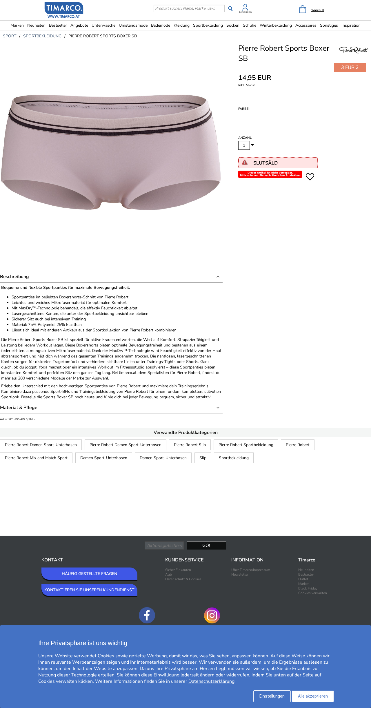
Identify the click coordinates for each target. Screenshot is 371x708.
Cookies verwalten (312, 593)
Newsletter (239, 574)
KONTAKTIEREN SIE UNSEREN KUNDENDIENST (89, 590)
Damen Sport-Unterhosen (103, 458)
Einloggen (245, 12)
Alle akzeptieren (313, 696)
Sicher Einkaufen (178, 570)
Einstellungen (272, 696)
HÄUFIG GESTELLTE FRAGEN (89, 573)
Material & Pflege (18, 407)
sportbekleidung (42, 36)
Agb (168, 574)
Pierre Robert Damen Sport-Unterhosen (41, 445)
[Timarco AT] (64, 10)
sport (9, 36)
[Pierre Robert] (353, 57)
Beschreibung (14, 276)
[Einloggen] (245, 8)
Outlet (303, 579)
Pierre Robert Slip (190, 445)
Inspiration (351, 25)
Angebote (79, 25)
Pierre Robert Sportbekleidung (246, 445)
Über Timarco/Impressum (250, 570)
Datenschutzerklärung (211, 681)
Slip (202, 458)
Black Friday (307, 588)
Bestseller (58, 25)
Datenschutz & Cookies (183, 579)
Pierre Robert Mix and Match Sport (36, 458)
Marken (17, 25)
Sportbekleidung (234, 458)
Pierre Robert (298, 445)
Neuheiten (36, 25)
